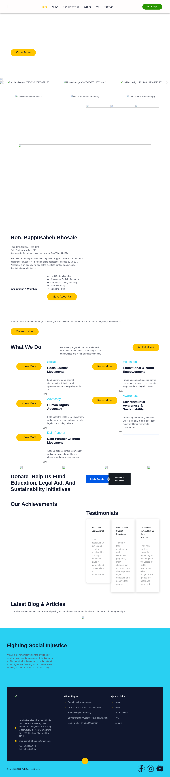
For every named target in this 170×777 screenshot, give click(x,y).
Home (44, 7)
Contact (109, 7)
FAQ (98, 7)
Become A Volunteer (119, 479)
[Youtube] (159, 768)
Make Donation (98, 479)
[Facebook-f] (141, 768)
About (55, 7)
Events (87, 7)
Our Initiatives (71, 7)
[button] (3, 82)
